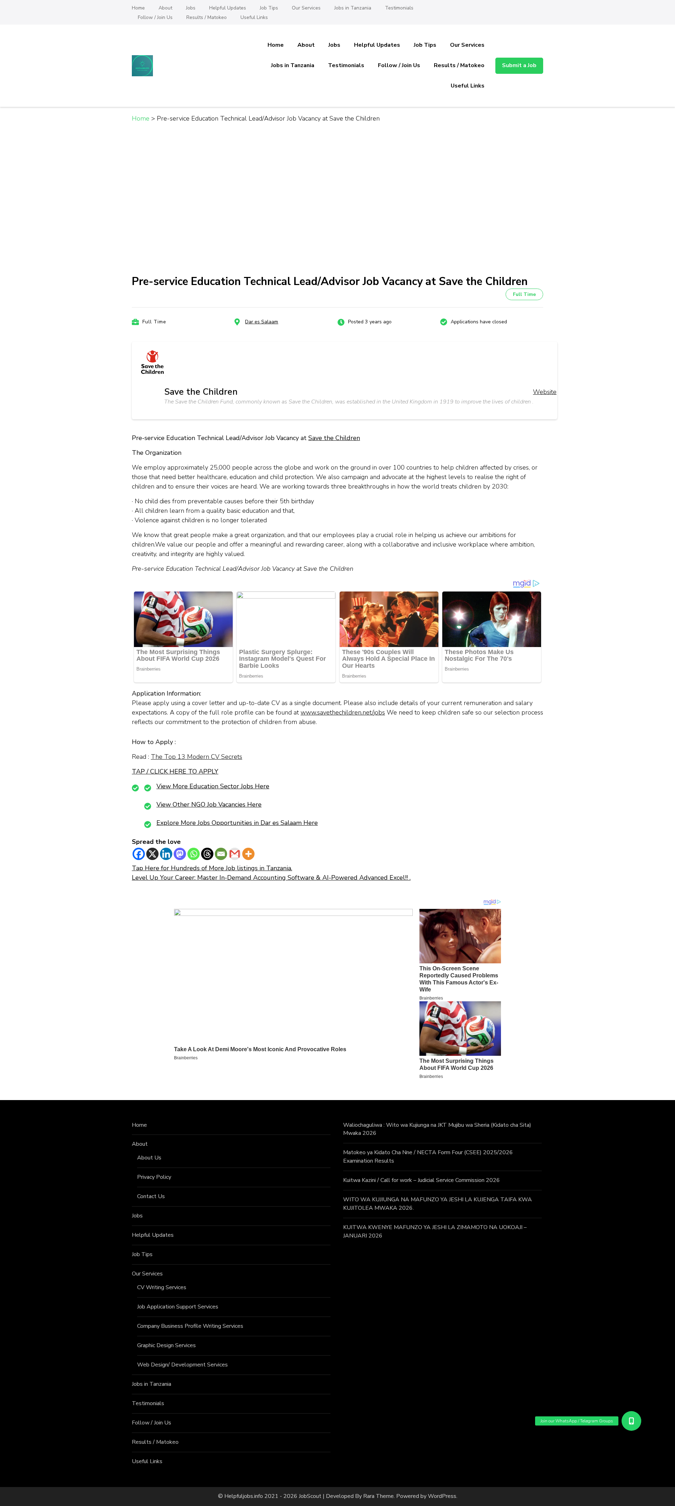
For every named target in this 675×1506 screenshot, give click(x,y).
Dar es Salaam (261, 321)
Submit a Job (519, 65)
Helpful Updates (227, 8)
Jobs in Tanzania (352, 8)
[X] (152, 854)
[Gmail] (235, 854)
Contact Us (151, 1196)
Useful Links (254, 17)
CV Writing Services (161, 1287)
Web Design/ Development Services (182, 1365)
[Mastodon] (180, 854)
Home (138, 8)
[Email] (221, 854)
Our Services (306, 8)
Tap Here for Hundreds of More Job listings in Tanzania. (212, 868)
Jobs (190, 8)
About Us (149, 1158)
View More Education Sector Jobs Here (212, 786)
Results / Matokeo (206, 17)
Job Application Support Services (177, 1307)
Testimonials (399, 8)
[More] (248, 854)
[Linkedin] (166, 854)
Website (545, 392)
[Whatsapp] (193, 854)
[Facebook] (139, 854)
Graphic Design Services (166, 1345)
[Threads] (207, 854)
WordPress (442, 1496)
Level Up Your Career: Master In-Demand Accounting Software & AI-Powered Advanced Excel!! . (271, 877)
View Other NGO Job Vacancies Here (209, 804)
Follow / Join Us (155, 17)
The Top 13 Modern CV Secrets (196, 756)
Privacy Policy (154, 1177)
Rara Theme (378, 1496)
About (165, 8)
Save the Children (334, 438)
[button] (631, 1421)
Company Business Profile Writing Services (190, 1326)
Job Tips (269, 8)
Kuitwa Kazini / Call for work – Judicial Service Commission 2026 (421, 1180)
